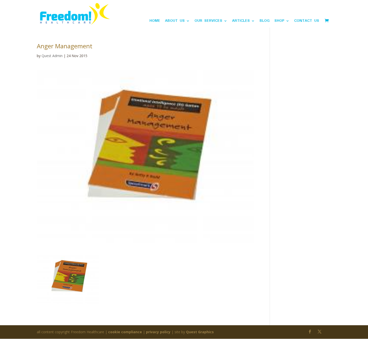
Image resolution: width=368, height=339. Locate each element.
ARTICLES (241, 21)
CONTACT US (306, 21)
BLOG (265, 21)
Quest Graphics (200, 331)
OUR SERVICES (208, 21)
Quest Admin (52, 55)
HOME (154, 21)
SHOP (279, 21)
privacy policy (158, 331)
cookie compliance (125, 331)
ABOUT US (175, 21)
